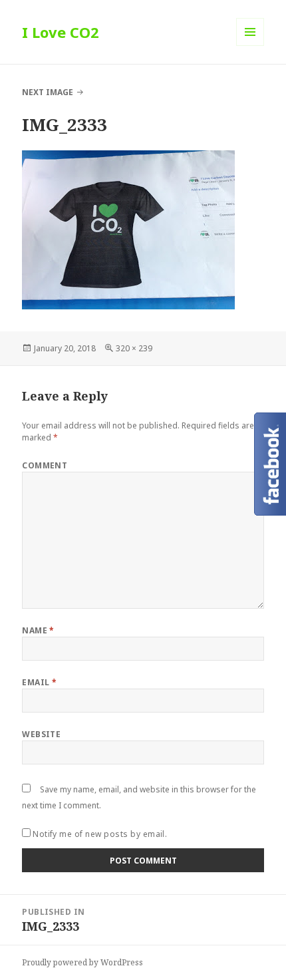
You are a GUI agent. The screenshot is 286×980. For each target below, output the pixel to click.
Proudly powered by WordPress (82, 962)
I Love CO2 (60, 32)
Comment (44, 465)
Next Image (47, 92)
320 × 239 (134, 348)
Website (41, 734)
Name (38, 630)
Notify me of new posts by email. (100, 834)
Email (39, 682)
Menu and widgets (250, 45)
